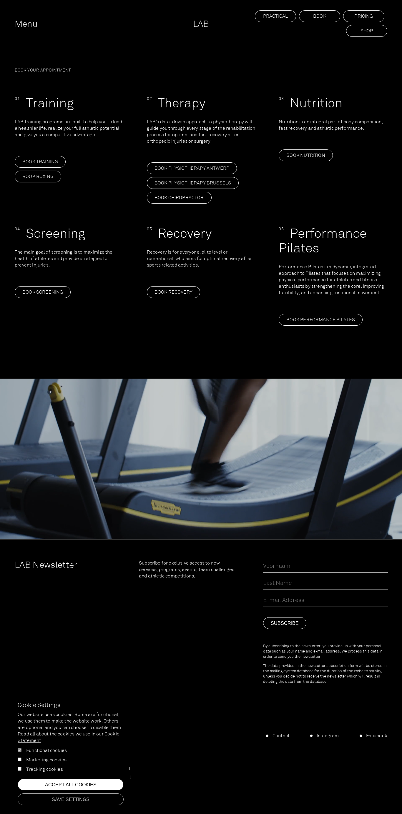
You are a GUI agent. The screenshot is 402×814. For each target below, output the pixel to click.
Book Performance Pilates (320, 320)
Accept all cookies (71, 784)
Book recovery (173, 292)
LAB (201, 24)
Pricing (363, 16)
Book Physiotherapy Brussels (193, 183)
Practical (275, 16)
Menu (26, 24)
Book (319, 16)
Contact (281, 736)
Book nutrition (305, 155)
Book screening (42, 292)
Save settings (70, 799)
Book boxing (38, 176)
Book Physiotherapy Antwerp (192, 168)
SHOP (367, 31)
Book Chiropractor (179, 198)
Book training (40, 162)
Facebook (376, 736)
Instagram (328, 736)
